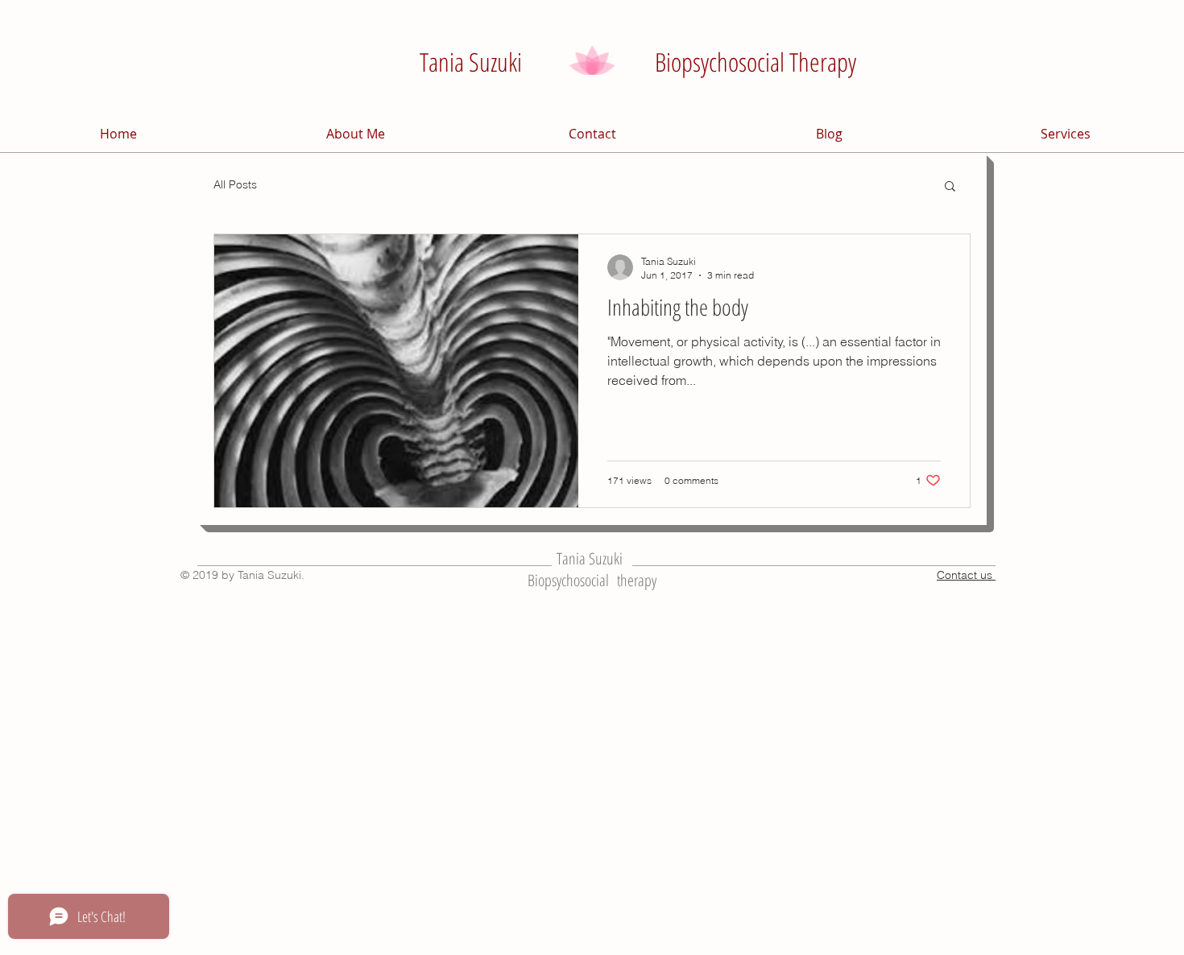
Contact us (966, 575)
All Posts (235, 184)
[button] (950, 187)
